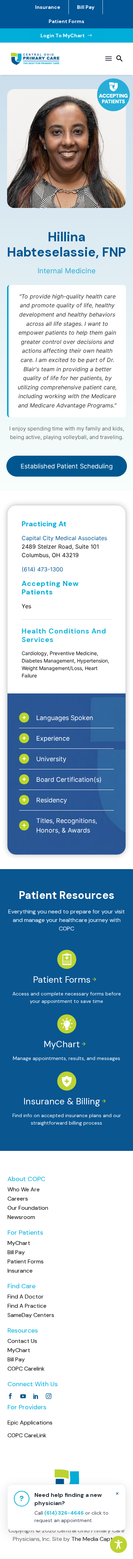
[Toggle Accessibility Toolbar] (118, 1544)
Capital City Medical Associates (64, 538)
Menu (108, 58)
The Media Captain (95, 1539)
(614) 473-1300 (42, 569)
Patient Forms (66, 21)
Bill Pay (85, 7)
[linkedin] (36, 1396)
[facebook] (10, 1396)
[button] (119, 58)
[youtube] (23, 1396)
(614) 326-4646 (64, 1513)
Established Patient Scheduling (67, 466)
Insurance (47, 7)
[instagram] (48, 1396)
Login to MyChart (66, 35)
